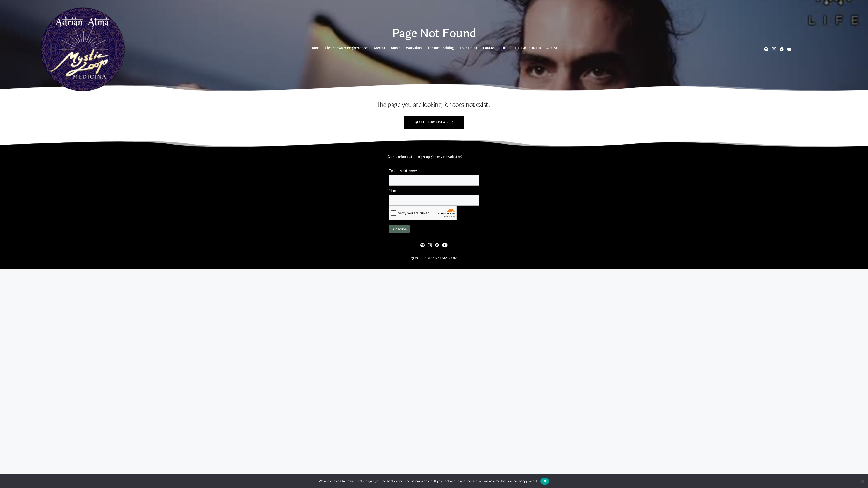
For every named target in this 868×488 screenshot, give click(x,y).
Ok (545, 481)
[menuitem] (314, 49)
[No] (862, 481)
